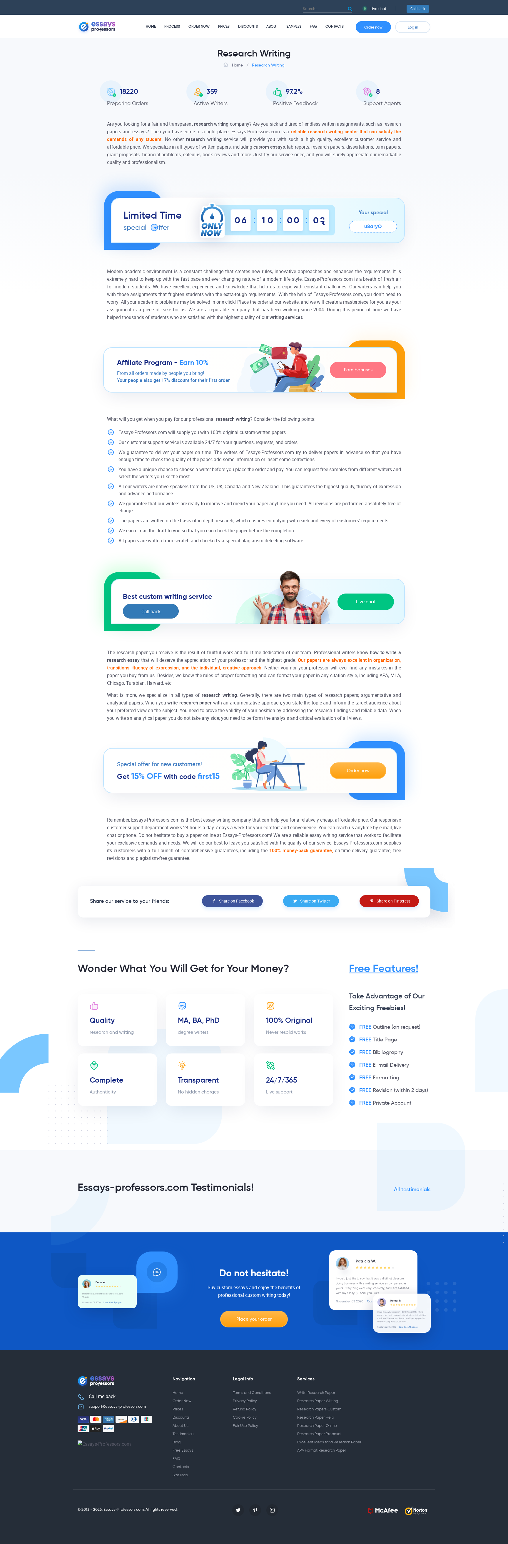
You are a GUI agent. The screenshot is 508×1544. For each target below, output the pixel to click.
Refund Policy (244, 1409)
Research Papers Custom (319, 1409)
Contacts (334, 26)
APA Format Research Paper (321, 1450)
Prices (224, 26)
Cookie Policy (245, 1417)
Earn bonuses (358, 370)
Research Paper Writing (317, 1401)
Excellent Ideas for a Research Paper (329, 1442)
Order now (373, 27)
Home (151, 26)
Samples (293, 26)
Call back (417, 9)
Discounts (248, 26)
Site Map (180, 1475)
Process (172, 26)
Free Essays (183, 1450)
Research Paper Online (317, 1425)
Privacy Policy (245, 1401)
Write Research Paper (316, 1392)
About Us (180, 1425)
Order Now (199, 26)
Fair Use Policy (245, 1425)
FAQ (313, 26)
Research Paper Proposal (319, 1434)
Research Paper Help (315, 1417)
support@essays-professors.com (117, 1406)
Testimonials (183, 1434)
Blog (177, 1442)
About (272, 26)
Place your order (254, 1319)
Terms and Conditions (252, 1392)
